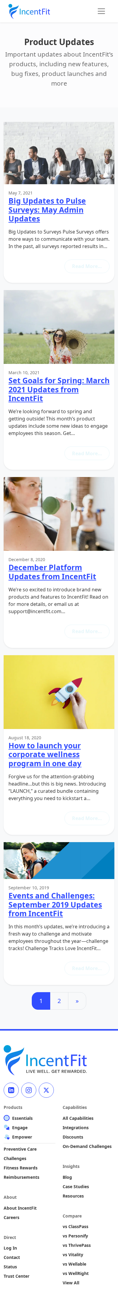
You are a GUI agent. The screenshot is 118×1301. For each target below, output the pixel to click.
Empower (22, 1137)
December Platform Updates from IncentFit (52, 571)
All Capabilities (78, 1118)
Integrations (76, 1127)
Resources (73, 1196)
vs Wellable (74, 1264)
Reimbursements (21, 1177)
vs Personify (75, 1236)
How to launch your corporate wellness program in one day (44, 754)
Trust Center (16, 1276)
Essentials (22, 1118)
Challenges (15, 1158)
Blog (67, 1177)
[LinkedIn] (11, 1090)
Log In (10, 1248)
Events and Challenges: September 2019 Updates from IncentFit (55, 904)
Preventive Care (20, 1149)
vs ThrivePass (77, 1245)
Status (10, 1267)
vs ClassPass (75, 1226)
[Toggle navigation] (101, 11)
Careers (11, 1217)
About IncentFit (20, 1208)
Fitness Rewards (21, 1168)
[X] (46, 1090)
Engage (20, 1127)
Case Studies (76, 1186)
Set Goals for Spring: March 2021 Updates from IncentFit (59, 389)
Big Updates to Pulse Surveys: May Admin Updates (47, 210)
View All (71, 1283)
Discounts (73, 1137)
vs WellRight (76, 1273)
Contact (12, 1257)
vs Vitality (73, 1254)
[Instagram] (28, 1090)
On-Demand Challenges (87, 1146)
